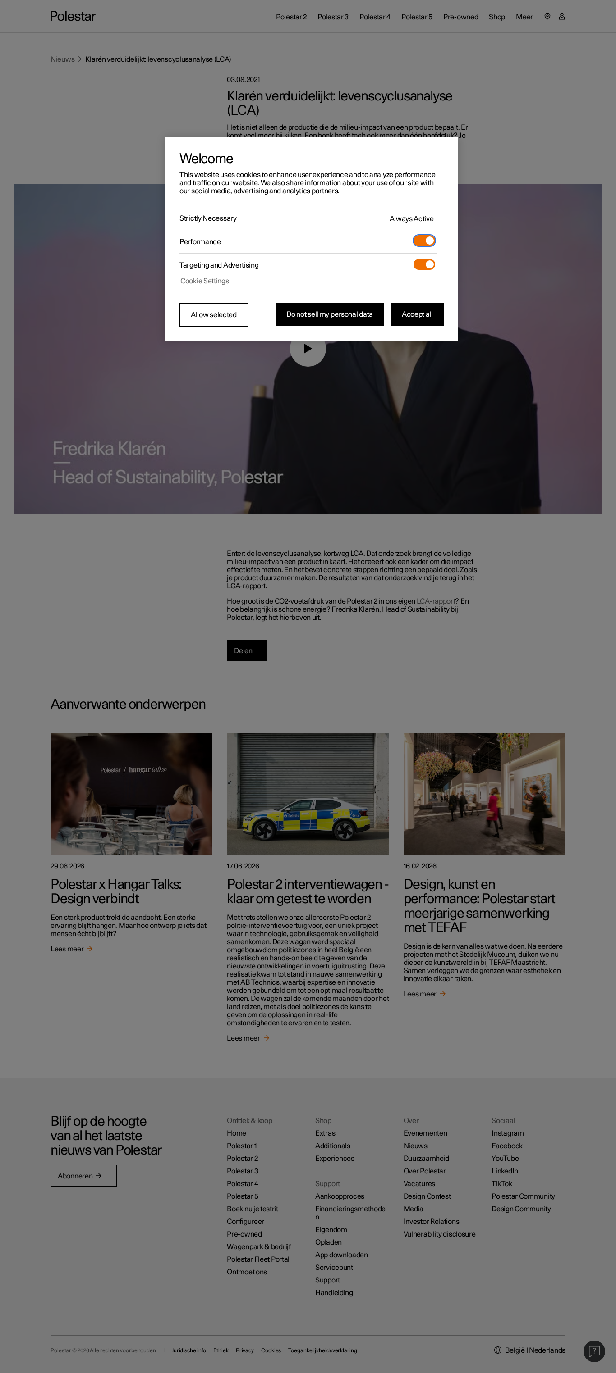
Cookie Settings (204, 281)
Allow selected (214, 314)
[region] (311, 239)
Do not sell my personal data (329, 314)
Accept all (417, 314)
